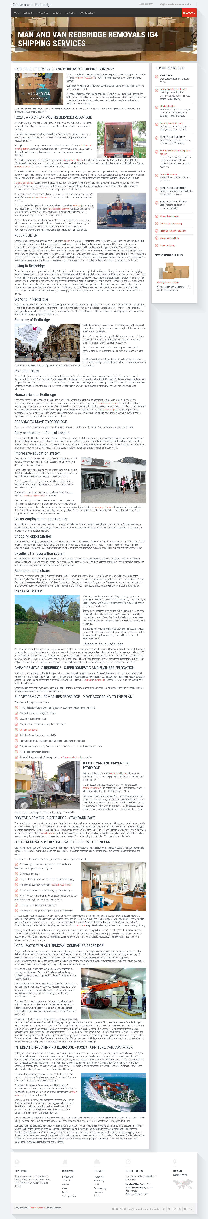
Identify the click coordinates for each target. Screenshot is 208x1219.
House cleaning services (171, 123)
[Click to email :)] (175, 4)
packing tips (78, 205)
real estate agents (110, 409)
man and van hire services (39, 197)
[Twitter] (169, 1209)
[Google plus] (174, 1209)
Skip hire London (167, 106)
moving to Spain (22, 166)
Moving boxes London (168, 282)
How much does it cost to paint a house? (175, 152)
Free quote (189, 12)
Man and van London (169, 216)
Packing (97, 1184)
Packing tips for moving (171, 223)
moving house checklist (61, 884)
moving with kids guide (34, 495)
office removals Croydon (72, 757)
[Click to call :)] (146, 4)
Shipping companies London (173, 231)
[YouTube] (179, 1209)
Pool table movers (168, 174)
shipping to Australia (85, 77)
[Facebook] (163, 1209)
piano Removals (48, 833)
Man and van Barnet (29, 730)
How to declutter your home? (173, 89)
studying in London (104, 507)
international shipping (74, 160)
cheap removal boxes (117, 773)
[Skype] (190, 1209)
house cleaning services (58, 208)
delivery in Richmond (94, 680)
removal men (79, 925)
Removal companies (24, 183)
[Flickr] (185, 1209)
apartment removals (92, 788)
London (66, 241)
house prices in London (107, 403)
